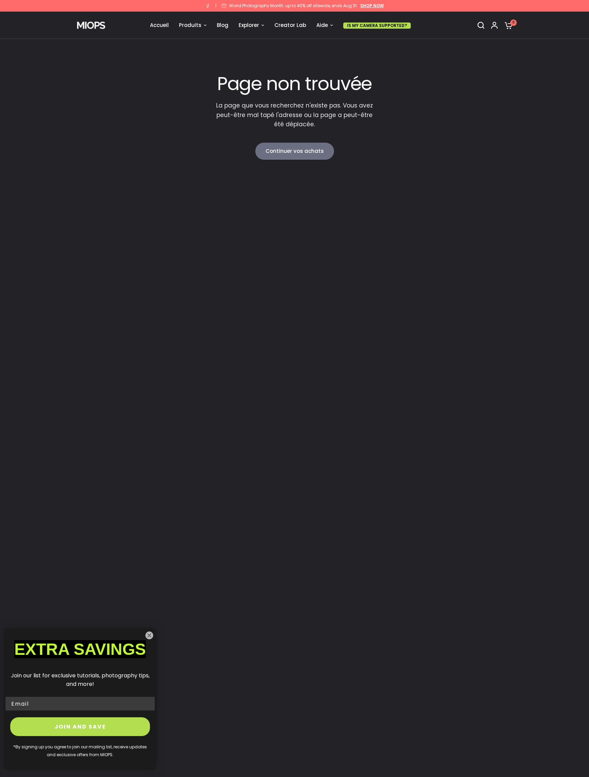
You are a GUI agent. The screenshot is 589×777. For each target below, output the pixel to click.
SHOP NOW (372, 5)
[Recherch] (481, 25)
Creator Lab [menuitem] (290, 25)
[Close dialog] (149, 635)
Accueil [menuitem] (159, 25)
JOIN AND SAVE (80, 727)
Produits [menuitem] (190, 25)
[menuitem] (377, 25)
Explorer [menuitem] (249, 25)
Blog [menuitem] (222, 25)
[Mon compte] (494, 25)
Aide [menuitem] (322, 25)
